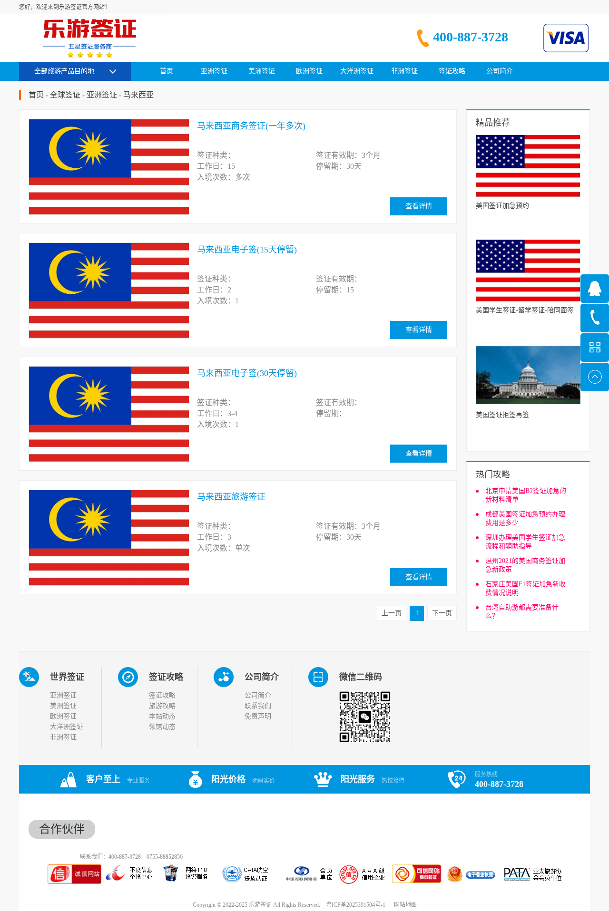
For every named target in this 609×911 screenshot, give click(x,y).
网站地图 (404, 904)
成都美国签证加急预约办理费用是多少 (525, 518)
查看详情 (418, 206)
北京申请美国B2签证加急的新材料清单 (525, 495)
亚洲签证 (102, 95)
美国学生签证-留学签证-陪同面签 (525, 310)
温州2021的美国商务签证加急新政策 (525, 565)
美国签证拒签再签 (502, 414)
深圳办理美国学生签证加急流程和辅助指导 (525, 542)
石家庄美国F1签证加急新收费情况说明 (525, 588)
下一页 (442, 613)
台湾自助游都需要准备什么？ (522, 612)
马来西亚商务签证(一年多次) (251, 126)
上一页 (392, 613)
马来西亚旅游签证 (231, 497)
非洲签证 (63, 737)
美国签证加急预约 (502, 205)
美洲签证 (63, 705)
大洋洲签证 (66, 726)
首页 (166, 71)
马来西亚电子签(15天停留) (247, 249)
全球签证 (65, 95)
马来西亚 (138, 95)
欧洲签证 (63, 716)
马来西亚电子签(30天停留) (247, 373)
